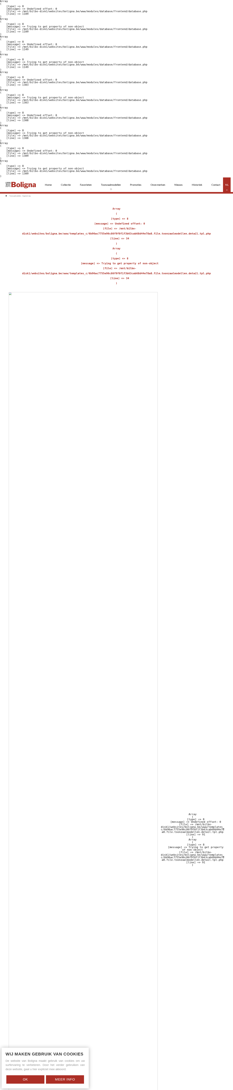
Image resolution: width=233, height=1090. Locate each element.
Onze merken (158, 184)
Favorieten (86, 184)
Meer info (65, 1079)
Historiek (197, 184)
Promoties (135, 184)
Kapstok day (27, 196)
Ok (25, 1079)
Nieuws (178, 184)
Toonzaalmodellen (111, 184)
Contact (215, 184)
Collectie (66, 184)
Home (48, 184)
